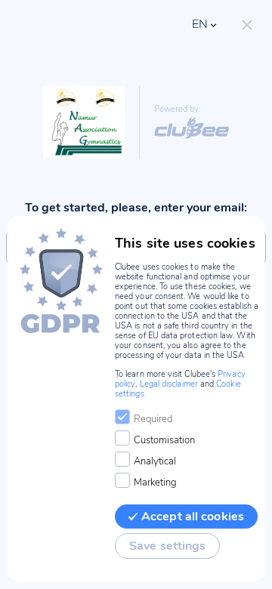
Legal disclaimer (169, 384)
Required (153, 419)
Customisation (164, 440)
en (200, 24)
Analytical (155, 461)
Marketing (155, 482)
